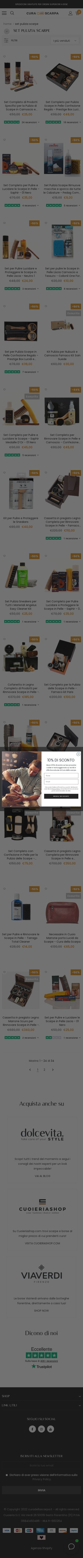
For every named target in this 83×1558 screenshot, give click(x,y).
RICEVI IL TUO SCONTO (61, 796)
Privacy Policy (56, 789)
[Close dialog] (78, 754)
